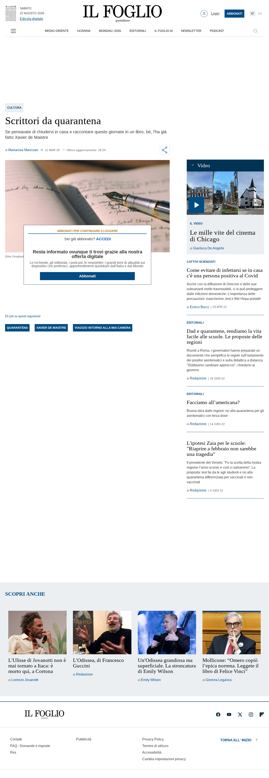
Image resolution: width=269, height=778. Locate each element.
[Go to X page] (240, 714)
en (260, 13)
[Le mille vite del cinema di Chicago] (225, 193)
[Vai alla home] (122, 13)
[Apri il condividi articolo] (165, 150)
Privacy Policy (153, 739)
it (252, 13)
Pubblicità (83, 739)
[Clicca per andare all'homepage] (44, 714)
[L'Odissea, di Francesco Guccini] (102, 632)
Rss (13, 752)
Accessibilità (151, 752)
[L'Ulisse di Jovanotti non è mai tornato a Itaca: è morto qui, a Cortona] (37, 632)
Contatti (16, 739)
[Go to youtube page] (229, 714)
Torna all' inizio (235, 740)
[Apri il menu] (13, 31)
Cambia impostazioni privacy (164, 759)
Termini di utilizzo (155, 746)
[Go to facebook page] (218, 714)
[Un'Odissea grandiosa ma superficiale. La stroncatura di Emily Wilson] (167, 632)
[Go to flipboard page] (262, 714)
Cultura (14, 107)
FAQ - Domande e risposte (30, 746)
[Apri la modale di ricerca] (255, 31)
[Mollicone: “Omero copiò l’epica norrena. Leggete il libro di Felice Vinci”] (231, 632)
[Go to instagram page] (251, 714)
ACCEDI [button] (103, 239)
